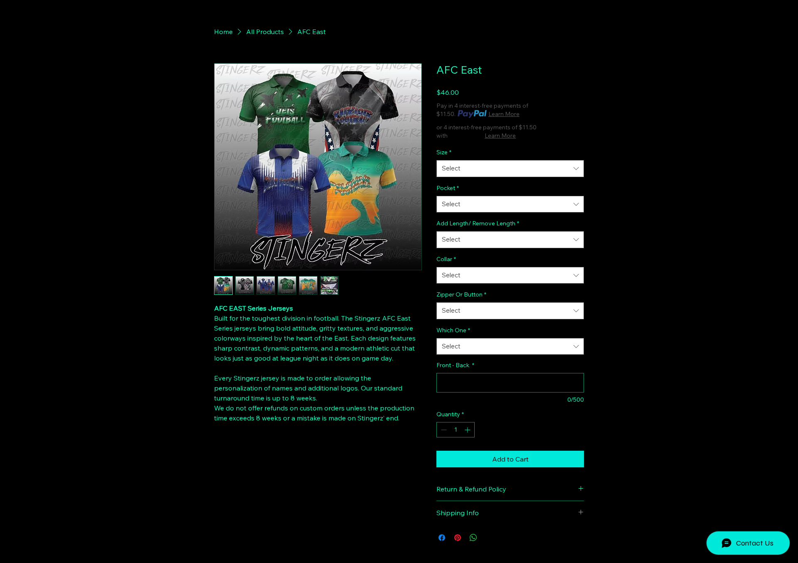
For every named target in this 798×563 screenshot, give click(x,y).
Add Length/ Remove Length (477, 223)
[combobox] (510, 168)
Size (443, 152)
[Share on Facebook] (442, 538)
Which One (453, 330)
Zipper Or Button (461, 294)
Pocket (447, 188)
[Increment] (468, 429)
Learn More (504, 114)
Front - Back (455, 365)
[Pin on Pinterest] (458, 538)
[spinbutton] (455, 429)
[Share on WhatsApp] (473, 538)
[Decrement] (443, 429)
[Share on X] (489, 538)
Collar (446, 259)
